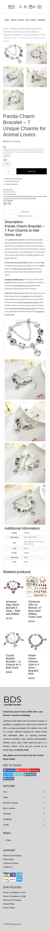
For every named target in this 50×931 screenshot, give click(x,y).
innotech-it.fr (16, 924)
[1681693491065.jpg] (36, 77)
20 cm (7, 151)
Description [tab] (25, 211)
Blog (9, 840)
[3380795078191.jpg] (13, 77)
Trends (6, 825)
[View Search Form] (19, 7)
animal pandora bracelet (19, 196)
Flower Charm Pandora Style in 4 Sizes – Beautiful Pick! (33, 664)
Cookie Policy (9, 904)
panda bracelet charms (30, 196)
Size (4, 147)
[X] (9, 203)
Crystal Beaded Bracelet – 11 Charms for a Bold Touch (13, 661)
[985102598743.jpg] (36, 54)
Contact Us (8, 867)
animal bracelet (9, 196)
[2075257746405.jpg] (13, 100)
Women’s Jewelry (17, 20)
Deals (7, 20)
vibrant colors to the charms (22, 269)
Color (5, 160)
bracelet (26, 296)
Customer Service (10, 863)
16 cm (31, 151)
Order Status (8, 859)
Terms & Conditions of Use (14, 892)
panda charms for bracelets (9, 198)
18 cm (7, 155)
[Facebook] (5, 203)
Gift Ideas (7, 814)
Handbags (41, 20)
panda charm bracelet (41, 196)
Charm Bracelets (12, 194)
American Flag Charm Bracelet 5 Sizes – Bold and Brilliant (13, 607)
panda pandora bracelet (22, 198)
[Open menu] (39, 7)
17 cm (23, 151)
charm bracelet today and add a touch (23, 308)
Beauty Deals (10, 200)
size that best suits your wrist (23, 286)
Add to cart (31, 171)
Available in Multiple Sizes (14, 279)
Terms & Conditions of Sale (14, 896)
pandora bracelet (32, 198)
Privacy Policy (9, 908)
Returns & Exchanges (12, 855)
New (5, 792)
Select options (14, 628)
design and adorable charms (28, 302)
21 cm (40, 151)
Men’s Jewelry (31, 20)
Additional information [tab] (25, 216)
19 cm (15, 151)
